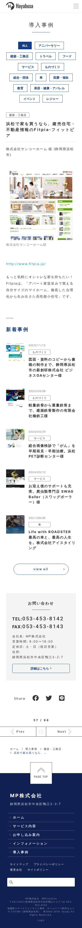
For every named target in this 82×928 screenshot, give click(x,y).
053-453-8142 (43, 619)
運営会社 (16, 869)
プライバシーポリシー (49, 864)
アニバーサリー (49, 45)
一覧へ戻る (41, 731)
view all (40, 569)
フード (67, 56)
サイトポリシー (38, 869)
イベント (29, 99)
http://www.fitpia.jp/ (26, 264)
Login (41, 920)
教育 (20, 88)
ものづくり (52, 67)
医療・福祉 (61, 77)
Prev (20, 731)
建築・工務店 (19, 56)
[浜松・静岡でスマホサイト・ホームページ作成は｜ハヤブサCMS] (19, 6)
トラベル (46, 56)
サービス (28, 67)
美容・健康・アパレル (49, 88)
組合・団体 (21, 77)
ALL (25, 45)
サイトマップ (19, 864)
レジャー (52, 99)
